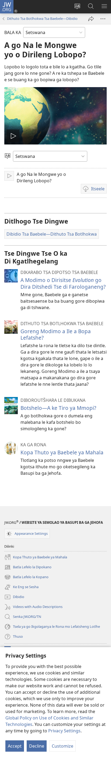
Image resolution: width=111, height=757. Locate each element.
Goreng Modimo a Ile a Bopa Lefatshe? (55, 334)
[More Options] (103, 18)
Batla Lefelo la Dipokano (27, 567)
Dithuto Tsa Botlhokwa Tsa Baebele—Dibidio (42, 18)
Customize (62, 746)
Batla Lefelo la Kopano (26, 577)
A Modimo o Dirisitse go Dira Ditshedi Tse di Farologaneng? (63, 283)
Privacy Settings (64, 731)
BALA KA (12, 32)
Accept (15, 746)
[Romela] (91, 18)
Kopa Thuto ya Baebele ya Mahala (61, 452)
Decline (36, 746)
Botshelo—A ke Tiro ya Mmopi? (58, 407)
